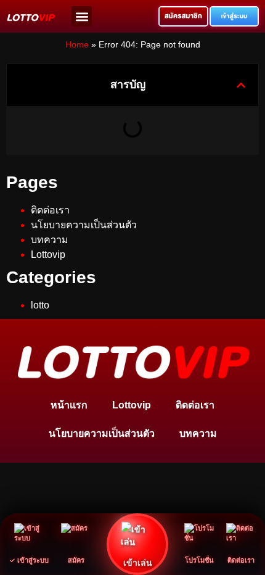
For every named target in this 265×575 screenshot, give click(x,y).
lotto (40, 305)
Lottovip (48, 254)
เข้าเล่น (137, 562)
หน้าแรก (69, 405)
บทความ (49, 239)
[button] (81, 16)
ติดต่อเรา (50, 210)
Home (77, 44)
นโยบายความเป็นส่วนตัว (84, 225)
